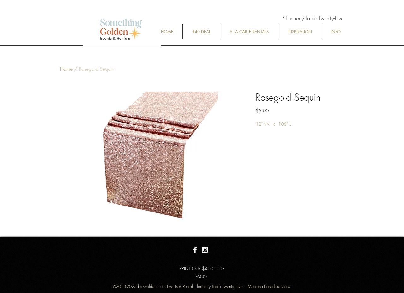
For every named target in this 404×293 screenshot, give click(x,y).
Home (66, 68)
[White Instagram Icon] (205, 250)
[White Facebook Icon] (195, 250)
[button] (201, 31)
